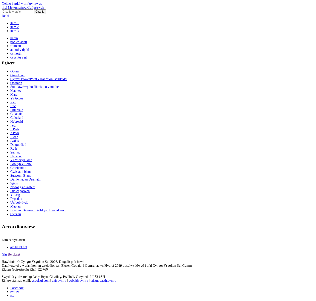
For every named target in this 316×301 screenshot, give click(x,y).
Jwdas (14, 141)
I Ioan (14, 137)
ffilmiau (15, 46)
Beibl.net (14, 254)
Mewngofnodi (17, 7)
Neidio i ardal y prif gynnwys (22, 3)
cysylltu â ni (18, 57)
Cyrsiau (15, 214)
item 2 (14, 27)
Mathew (15, 90)
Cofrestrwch (35, 7)
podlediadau (18, 42)
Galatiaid (16, 114)
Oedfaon (16, 83)
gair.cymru (59, 280)
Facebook (17, 288)
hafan (14, 38)
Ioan (13, 102)
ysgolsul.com (40, 280)
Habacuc (16, 156)
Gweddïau (17, 75)
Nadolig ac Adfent (22, 187)
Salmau (15, 152)
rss (12, 295)
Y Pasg (15, 195)
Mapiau (15, 206)
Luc (13, 106)
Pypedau (16, 198)
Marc (13, 94)
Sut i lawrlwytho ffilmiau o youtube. (35, 87)
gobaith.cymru (78, 280)
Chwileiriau (18, 168)
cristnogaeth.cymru (103, 280)
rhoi (4, 7)
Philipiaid (16, 110)
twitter (14, 291)
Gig (4, 254)
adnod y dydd (19, 49)
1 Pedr (14, 129)
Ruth (13, 148)
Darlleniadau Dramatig (25, 179)
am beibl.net (18, 247)
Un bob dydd (19, 202)
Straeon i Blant (20, 175)
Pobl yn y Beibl (21, 164)
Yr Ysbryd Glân (21, 160)
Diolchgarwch (20, 191)
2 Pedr (14, 133)
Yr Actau (16, 98)
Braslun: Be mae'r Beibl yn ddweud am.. (38, 210)
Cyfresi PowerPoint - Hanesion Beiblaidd (38, 79)
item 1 (14, 23)
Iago (13, 125)
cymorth (15, 53)
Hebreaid (16, 121)
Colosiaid (16, 117)
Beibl (5, 16)
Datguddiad (18, 144)
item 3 (14, 31)
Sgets (14, 183)
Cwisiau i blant (20, 171)
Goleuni (15, 71)
